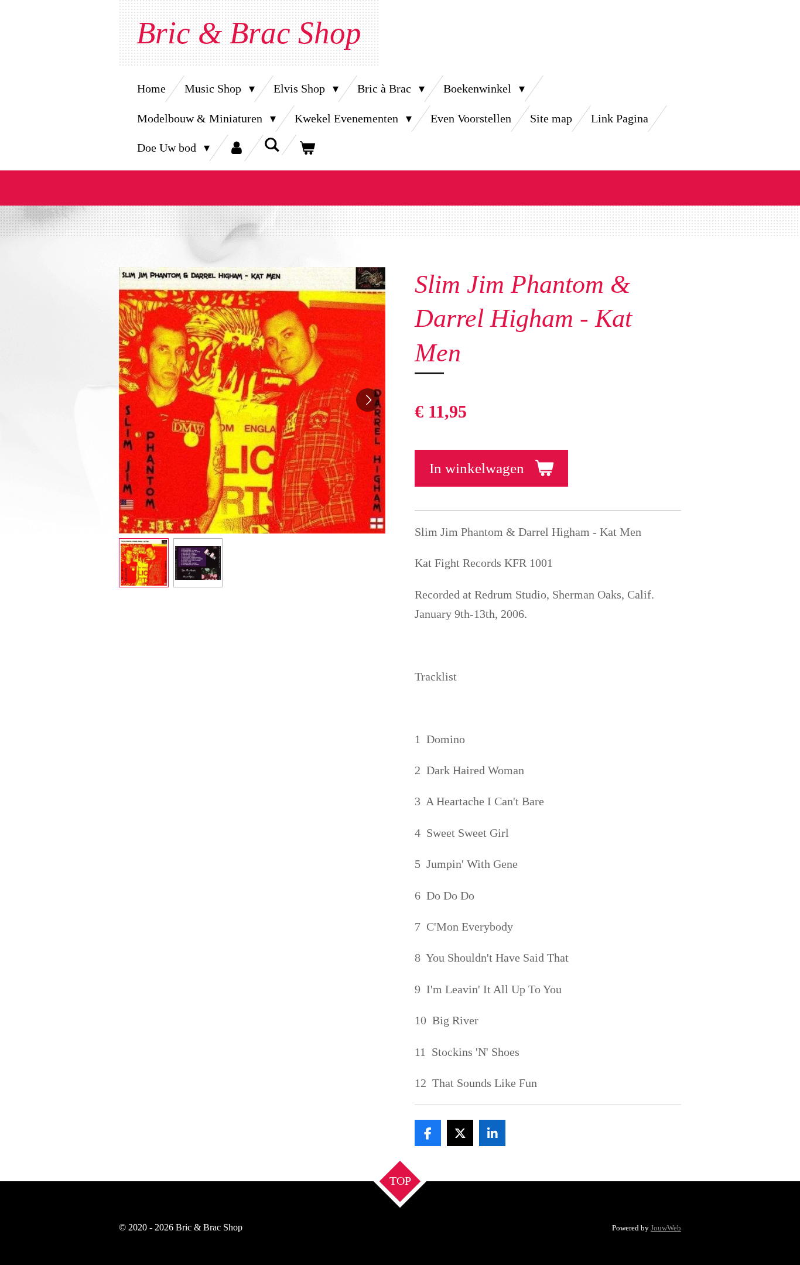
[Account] (236, 148)
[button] (144, 563)
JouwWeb (666, 1227)
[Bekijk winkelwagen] (306, 148)
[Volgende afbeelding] (368, 400)
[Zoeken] (271, 145)
